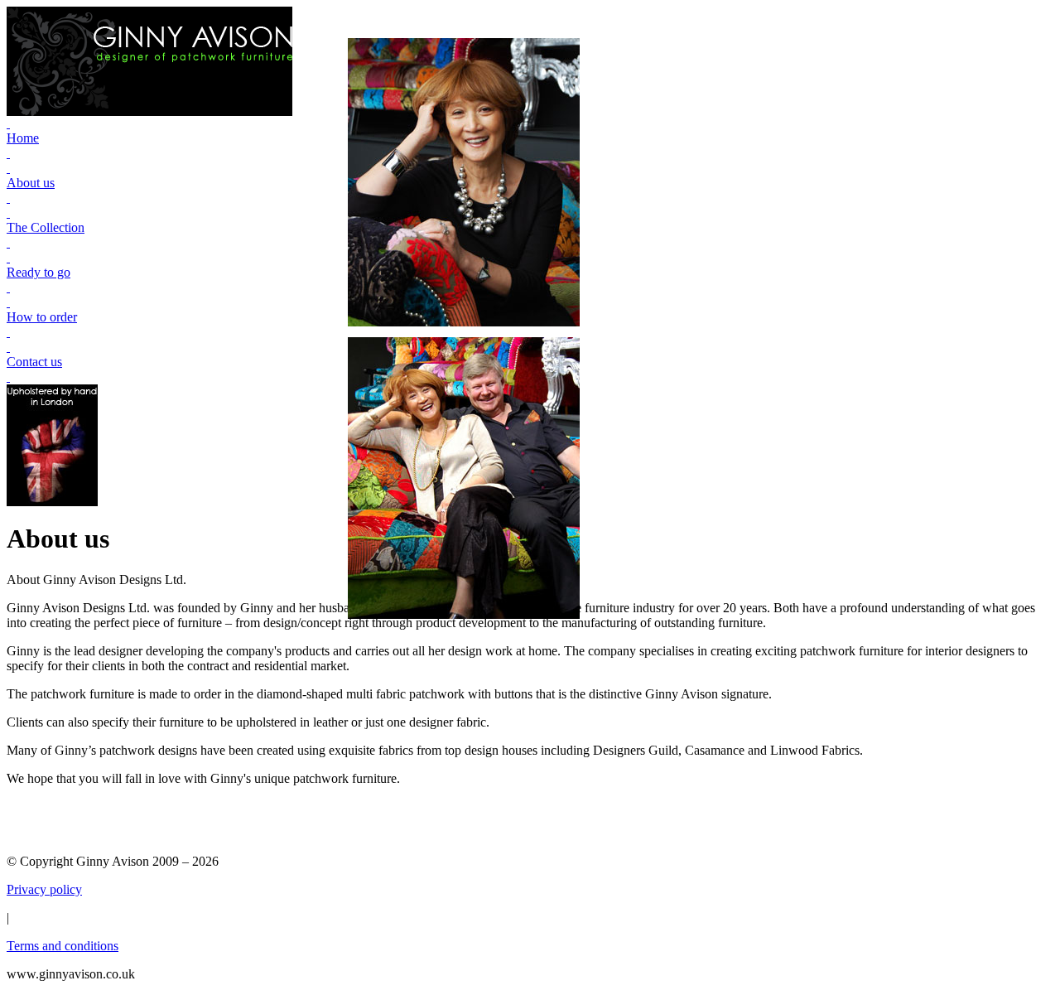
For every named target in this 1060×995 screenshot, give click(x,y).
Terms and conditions (62, 946)
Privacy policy (44, 889)
